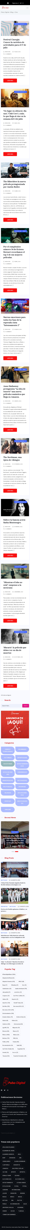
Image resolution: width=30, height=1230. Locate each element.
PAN (15, 1038)
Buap (4, 985)
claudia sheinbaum (21, 988)
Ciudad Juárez (6, 988)
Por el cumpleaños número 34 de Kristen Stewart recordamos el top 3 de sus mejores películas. (14, 252)
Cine (24, 985)
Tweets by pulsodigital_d (8, 1133)
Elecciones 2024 (8, 1010)
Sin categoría (22, 794)
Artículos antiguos (6, 695)
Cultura (8, 757)
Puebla (16, 1041)
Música (16, 1034)
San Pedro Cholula (8, 1049)
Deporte (15, 999)
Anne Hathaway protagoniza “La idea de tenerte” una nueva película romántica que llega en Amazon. (14, 391)
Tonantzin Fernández (19, 1056)
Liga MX (5, 1027)
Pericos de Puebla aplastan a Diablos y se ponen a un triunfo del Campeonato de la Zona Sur (14, 1114)
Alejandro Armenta (8, 981)
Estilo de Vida (20, 1017)
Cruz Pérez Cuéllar (18, 995)
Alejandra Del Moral (8, 978)
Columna (22, 749)
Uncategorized (22, 802)
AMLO (21, 981)
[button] (12, 851)
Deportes (22, 757)
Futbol (5, 1020)
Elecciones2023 (18, 1006)
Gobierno (22, 772)
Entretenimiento (23, 765)
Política (7, 786)
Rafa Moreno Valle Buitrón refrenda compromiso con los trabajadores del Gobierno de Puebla (15, 839)
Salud (8, 792)
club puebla (6, 992)
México (6, 1034)
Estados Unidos (7, 1017)
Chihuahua (14, 985)
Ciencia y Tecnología (8, 750)
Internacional (18, 1024)
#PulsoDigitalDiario (8, 974)
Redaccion (7, 51)
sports (8, 801)
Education (7, 763)
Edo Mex (6, 1006)
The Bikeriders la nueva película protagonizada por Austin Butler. (14, 184)
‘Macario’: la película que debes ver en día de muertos (14, 650)
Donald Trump (18, 1002)
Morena (5, 1031)
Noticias (22, 780)
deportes (6, 1002)
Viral (8, 809)
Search (26, 706)
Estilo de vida (7, 773)
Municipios (8, 780)
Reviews (22, 786)
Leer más (10, 80)
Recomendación (7, 1045)
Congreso (5, 995)
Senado (5, 1052)
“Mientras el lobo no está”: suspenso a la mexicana (12, 585)
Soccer (15, 1052)
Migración (16, 1027)
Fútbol (14, 1020)
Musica (16, 1031)
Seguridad (21, 1049)
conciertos (18, 992)
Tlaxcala (5, 1056)
